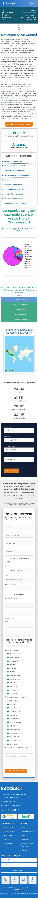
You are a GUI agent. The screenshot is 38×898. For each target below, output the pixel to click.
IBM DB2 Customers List (13, 185)
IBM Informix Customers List (14, 170)
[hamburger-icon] (32, 3)
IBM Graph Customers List (13, 180)
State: (7, 566)
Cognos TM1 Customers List (14, 189)
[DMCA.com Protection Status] (19, 890)
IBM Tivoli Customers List (13, 199)
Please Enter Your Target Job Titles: (17, 748)
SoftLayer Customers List (13, 161)
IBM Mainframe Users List (13, 194)
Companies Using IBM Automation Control (19, 136)
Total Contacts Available (19, 148)
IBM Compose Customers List (15, 203)
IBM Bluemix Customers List (14, 166)
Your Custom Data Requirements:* (16, 757)
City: (6, 575)
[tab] (19, 299)
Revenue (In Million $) (12, 598)
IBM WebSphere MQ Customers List (17, 175)
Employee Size (9, 618)
